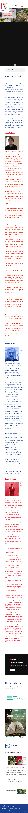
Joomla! (4, 810)
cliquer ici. (20, 782)
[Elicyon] (4, 7)
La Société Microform (19, 808)
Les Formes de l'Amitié (11, 746)
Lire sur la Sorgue (13, 683)
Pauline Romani (11, 806)
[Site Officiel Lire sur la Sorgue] (15, 697)
